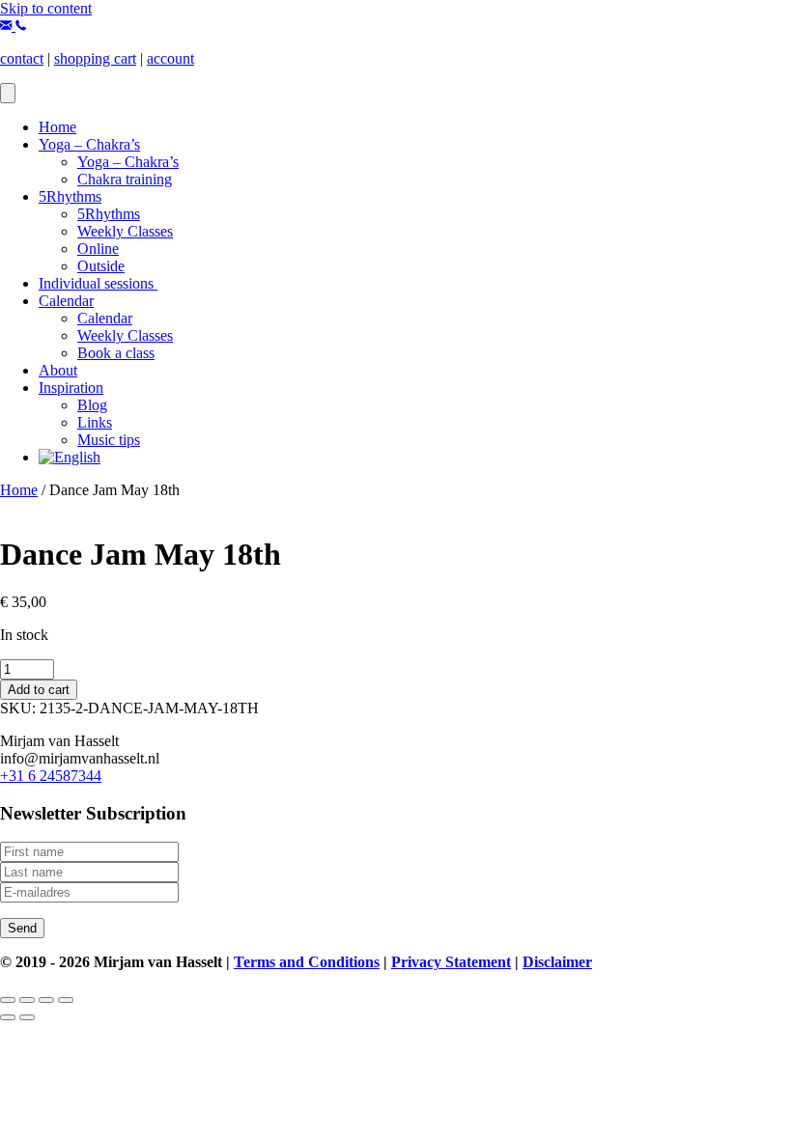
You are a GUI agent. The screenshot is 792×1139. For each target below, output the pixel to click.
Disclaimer (557, 962)
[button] (7, 25)
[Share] (46, 1000)
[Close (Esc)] (65, 1000)
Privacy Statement (451, 962)
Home (57, 127)
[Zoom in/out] (7, 1000)
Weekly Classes (125, 231)
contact (21, 58)
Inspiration (71, 387)
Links (94, 422)
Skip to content (46, 8)
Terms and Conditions (307, 962)
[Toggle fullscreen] (27, 1000)
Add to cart (39, 689)
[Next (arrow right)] (27, 1017)
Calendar (66, 300)
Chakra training (124, 179)
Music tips (108, 439)
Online (98, 248)
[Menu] (7, 93)
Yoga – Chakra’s (89, 144)
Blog (92, 405)
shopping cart (95, 58)
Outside (101, 266)
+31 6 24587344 (50, 775)
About (58, 370)
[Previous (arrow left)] (7, 1017)
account (170, 58)
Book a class (116, 353)
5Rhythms (70, 196)
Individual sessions (98, 283)
